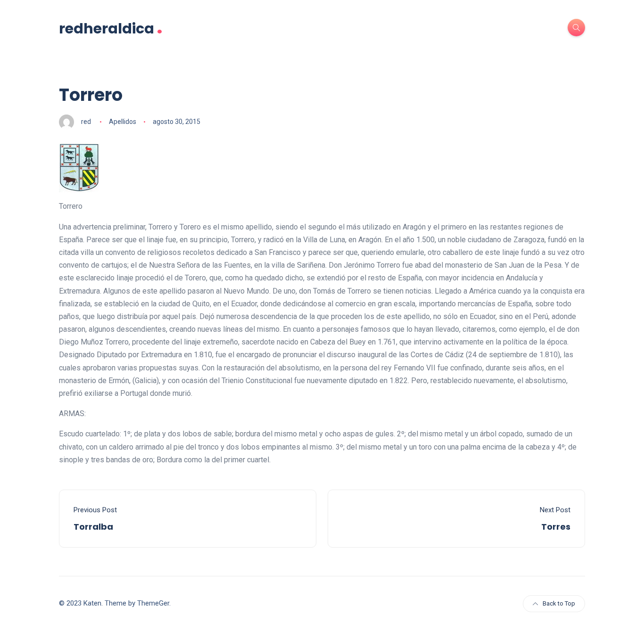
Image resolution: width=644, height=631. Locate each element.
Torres (555, 527)
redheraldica (111, 27)
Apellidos (122, 121)
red (86, 121)
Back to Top (559, 603)
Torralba (93, 527)
